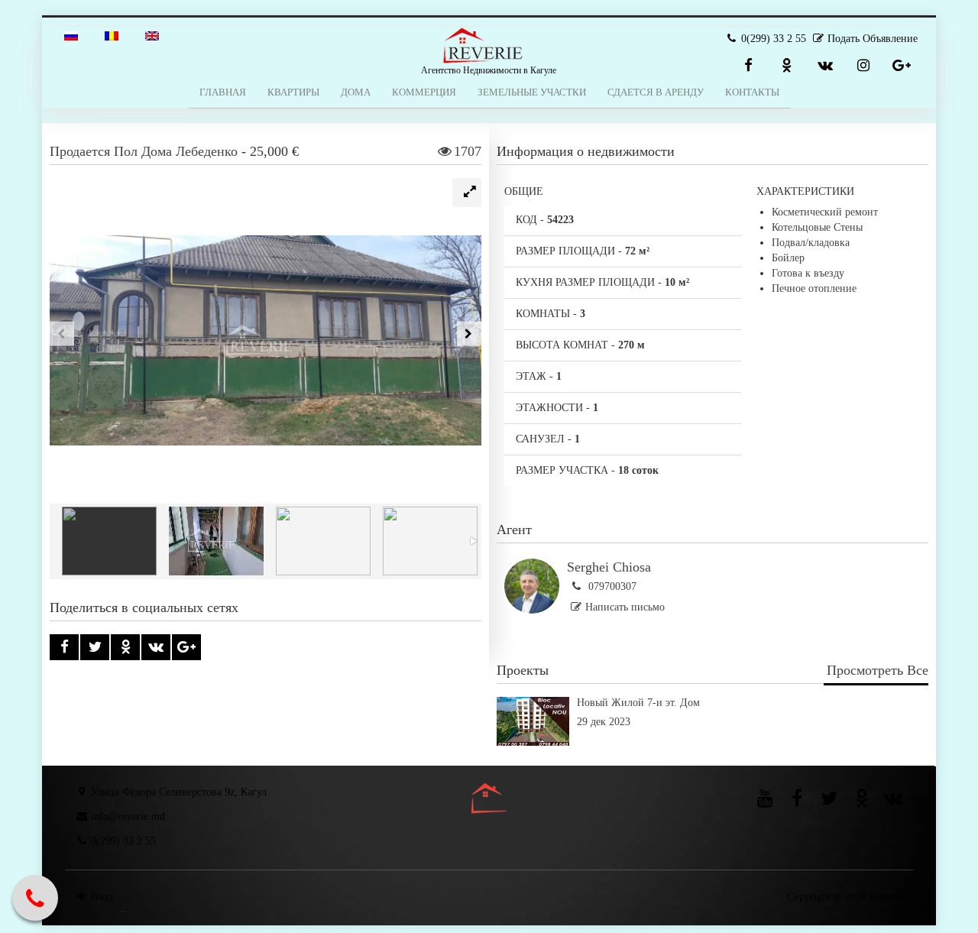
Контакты (752, 92)
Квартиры (293, 92)
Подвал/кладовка (811, 242)
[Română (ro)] (111, 35)
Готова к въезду (808, 273)
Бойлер (788, 258)
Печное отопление (814, 288)
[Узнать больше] (712, 742)
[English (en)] (152, 35)
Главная (222, 92)
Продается (80, 151)
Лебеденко (207, 151)
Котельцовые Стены (817, 227)
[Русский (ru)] (71, 35)
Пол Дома (143, 151)
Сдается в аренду (655, 92)
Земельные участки (532, 92)
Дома (356, 92)
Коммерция (424, 92)
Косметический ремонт (825, 212)
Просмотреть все (877, 670)
